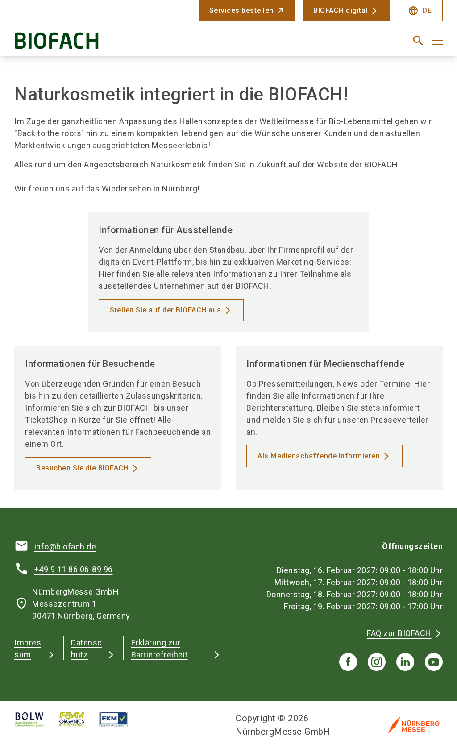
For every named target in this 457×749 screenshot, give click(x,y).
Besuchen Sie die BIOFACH (82, 468)
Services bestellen (241, 10)
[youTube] (434, 662)
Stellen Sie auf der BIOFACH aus (165, 310)
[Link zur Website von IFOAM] (79, 719)
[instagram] (377, 662)
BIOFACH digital (340, 10)
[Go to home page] (117, 44)
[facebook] (348, 662)
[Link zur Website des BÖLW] (36, 719)
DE (420, 10)
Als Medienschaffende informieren (319, 456)
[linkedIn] (405, 662)
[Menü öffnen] (437, 40)
